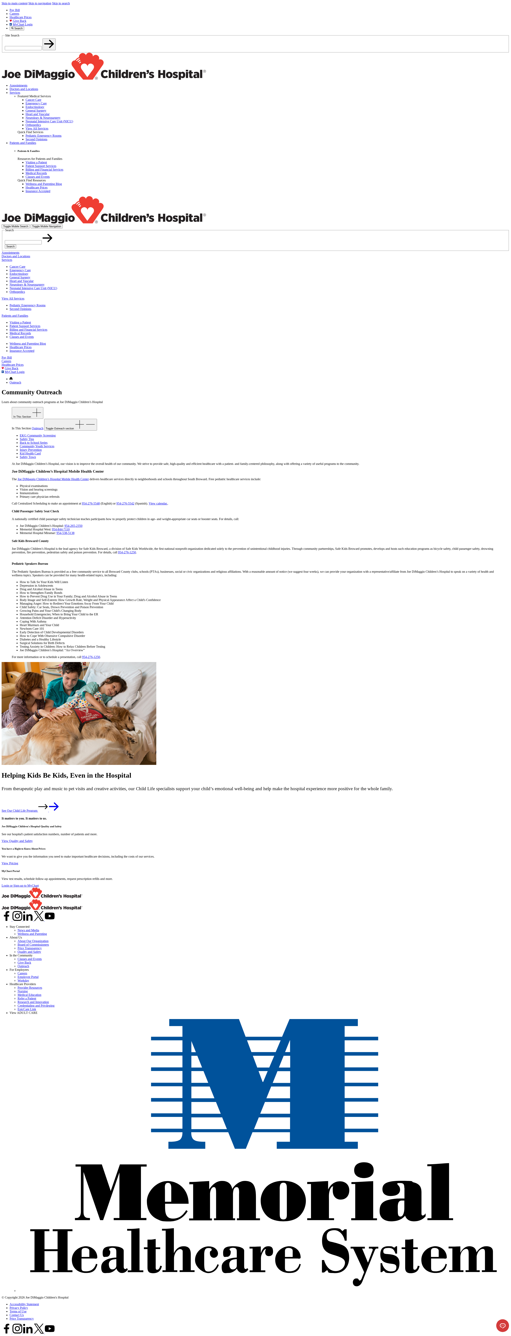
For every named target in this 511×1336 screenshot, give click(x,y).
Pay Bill (15, 10)
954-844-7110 (61, 529)
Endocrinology (19, 273)
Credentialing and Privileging (36, 1005)
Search (10, 246)
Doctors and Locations (24, 89)
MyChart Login (23, 24)
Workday (23, 980)
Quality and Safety (29, 951)
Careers (14, 13)
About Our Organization (33, 941)
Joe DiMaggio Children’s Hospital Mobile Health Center (53, 479)
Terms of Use (18, 1311)
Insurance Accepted (22, 350)
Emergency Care (20, 270)
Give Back (19, 21)
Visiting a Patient (20, 322)
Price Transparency (30, 948)
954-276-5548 (91, 503)
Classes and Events (22, 336)
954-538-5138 (65, 533)
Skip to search (61, 3)
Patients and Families (23, 143)
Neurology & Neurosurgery (27, 284)
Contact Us (17, 1315)
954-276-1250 (127, 552)
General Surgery (20, 277)
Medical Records (20, 333)
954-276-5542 (125, 503)
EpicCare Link (27, 1009)
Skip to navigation (39, 3)
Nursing (23, 991)
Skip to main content (15, 3)
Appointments (18, 85)
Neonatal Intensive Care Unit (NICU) (33, 288)
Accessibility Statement (24, 1304)
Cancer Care (17, 266)
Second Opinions (20, 309)
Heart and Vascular (22, 281)
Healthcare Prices (21, 17)
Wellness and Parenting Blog (28, 343)
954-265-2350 (73, 525)
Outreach (23, 966)
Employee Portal (28, 977)
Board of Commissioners (33, 944)
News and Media (28, 930)
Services (15, 92)
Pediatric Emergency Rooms (28, 305)
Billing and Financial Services (28, 329)
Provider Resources (30, 987)
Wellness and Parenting (32, 934)
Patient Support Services (25, 326)
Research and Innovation (33, 1002)
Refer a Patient (27, 998)
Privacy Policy (19, 1307)
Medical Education (29, 995)
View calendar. (158, 503)
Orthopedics (17, 291)
